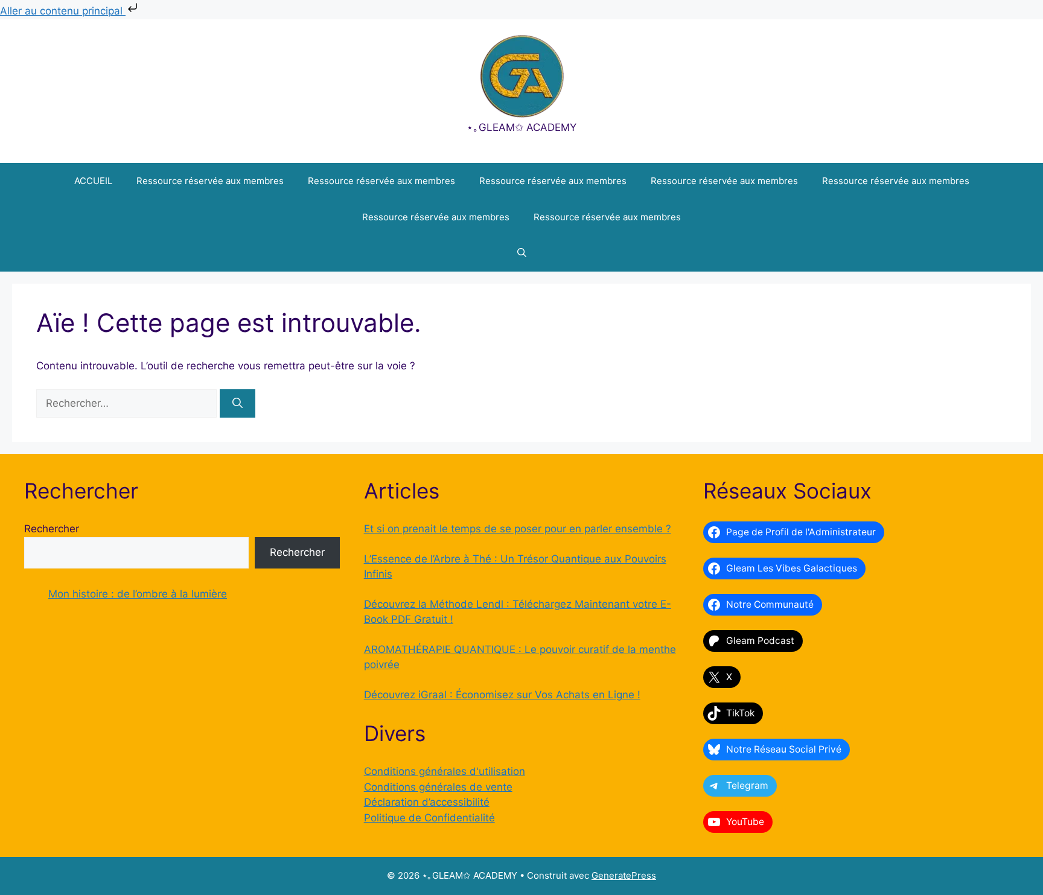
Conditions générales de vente (438, 787)
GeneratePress (624, 875)
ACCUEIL (93, 180)
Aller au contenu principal (63, 11)
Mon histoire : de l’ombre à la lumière (137, 594)
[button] (521, 253)
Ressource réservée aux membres (210, 180)
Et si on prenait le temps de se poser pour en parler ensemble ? (517, 529)
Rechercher (51, 529)
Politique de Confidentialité (429, 818)
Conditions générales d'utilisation (444, 771)
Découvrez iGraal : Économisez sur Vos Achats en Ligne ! (502, 695)
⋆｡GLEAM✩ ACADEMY (521, 127)
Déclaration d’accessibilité (427, 802)
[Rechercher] (237, 403)
